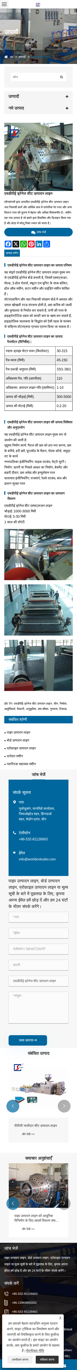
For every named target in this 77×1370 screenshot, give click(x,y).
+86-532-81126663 (33, 839)
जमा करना (28, 1040)
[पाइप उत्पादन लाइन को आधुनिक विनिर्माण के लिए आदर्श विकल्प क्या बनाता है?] (38, 1185)
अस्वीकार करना (20, 1359)
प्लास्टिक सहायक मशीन (21, 764)
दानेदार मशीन (15, 756)
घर (11, 57)
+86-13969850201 (24, 1302)
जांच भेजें (41, 232)
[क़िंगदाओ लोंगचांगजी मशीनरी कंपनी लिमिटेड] (38, 4)
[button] (12, 1106)
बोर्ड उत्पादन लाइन (40, 57)
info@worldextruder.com (37, 859)
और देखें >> (28, 1134)
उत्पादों (21, 57)
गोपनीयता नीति (35, 1351)
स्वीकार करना (47, 1359)
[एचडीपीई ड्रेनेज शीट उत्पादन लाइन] (38, 157)
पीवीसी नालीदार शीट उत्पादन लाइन (35, 1125)
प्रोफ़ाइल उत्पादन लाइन (21, 748)
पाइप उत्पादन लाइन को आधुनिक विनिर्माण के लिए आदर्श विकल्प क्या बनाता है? (35, 1218)
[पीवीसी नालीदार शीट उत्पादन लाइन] (38, 1088)
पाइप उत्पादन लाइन (18, 732)
